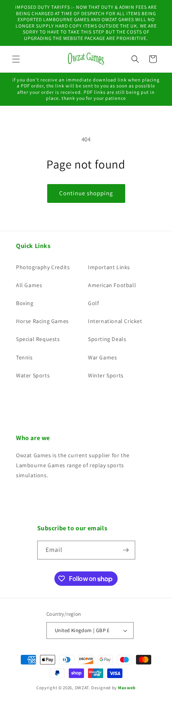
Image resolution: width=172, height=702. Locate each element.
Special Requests (38, 339)
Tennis (24, 357)
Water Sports (33, 375)
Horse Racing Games (42, 321)
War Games (102, 357)
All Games (29, 285)
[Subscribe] (126, 550)
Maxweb (127, 687)
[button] (16, 59)
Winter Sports (106, 375)
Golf (93, 303)
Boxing (25, 303)
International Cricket (115, 321)
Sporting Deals (107, 339)
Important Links (109, 267)
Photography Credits (43, 267)
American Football (112, 285)
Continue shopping (86, 193)
